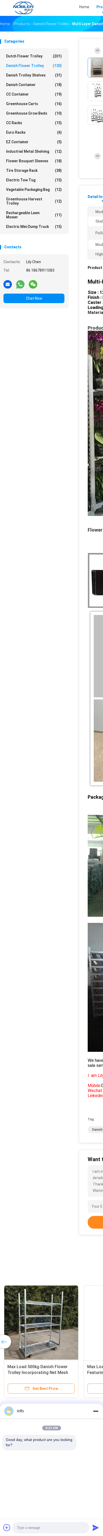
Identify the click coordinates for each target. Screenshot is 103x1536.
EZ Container (34, 142)
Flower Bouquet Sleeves (34, 161)
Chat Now (34, 298)
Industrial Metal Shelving (34, 151)
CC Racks (34, 123)
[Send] (95, 1527)
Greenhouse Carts (34, 104)
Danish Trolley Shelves (34, 75)
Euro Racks (34, 132)
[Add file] (7, 1527)
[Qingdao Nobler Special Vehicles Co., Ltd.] (23, 8)
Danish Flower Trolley (34, 66)
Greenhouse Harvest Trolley (34, 201)
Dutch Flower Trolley (34, 56)
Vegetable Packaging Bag (34, 189)
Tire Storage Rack (34, 170)
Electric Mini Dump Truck (34, 226)
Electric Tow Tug (34, 180)
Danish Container (34, 85)
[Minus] (95, 1411)
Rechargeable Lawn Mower (34, 215)
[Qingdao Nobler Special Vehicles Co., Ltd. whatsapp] (20, 284)
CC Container (34, 94)
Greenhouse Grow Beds (34, 113)
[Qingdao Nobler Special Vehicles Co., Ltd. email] (7, 284)
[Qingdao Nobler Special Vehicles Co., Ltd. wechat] (33, 284)
